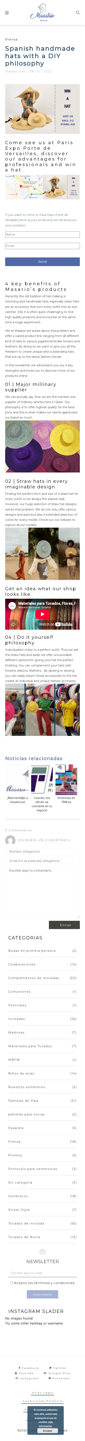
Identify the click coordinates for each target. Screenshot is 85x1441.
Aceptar (47, 1431)
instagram (29, 1378)
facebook (30, 1368)
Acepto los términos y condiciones (44, 1283)
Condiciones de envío (43, 1401)
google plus (59, 1373)
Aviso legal (43, 1392)
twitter (60, 1368)
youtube (26, 1373)
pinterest (61, 1378)
